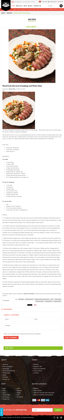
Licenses (36, 373)
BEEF (15, 9)
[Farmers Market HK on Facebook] (54, 417)
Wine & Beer (6, 394)
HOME (13, 5)
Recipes (9, 13)
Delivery (36, 364)
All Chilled (19, 397)
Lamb (18, 388)
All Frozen (5, 397)
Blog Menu (31, 27)
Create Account (53, 1)
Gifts (17, 394)
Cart (61, 1)
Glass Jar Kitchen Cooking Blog (43, 394)
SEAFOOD (23, 9)
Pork (3, 390)
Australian (21, 299)
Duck (4, 392)
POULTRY (29, 9)
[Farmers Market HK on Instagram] (61, 417)
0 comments (5, 300)
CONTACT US (37, 5)
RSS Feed (9, 348)
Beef (4, 388)
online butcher (57, 301)
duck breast (58, 299)
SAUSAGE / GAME (53, 9)
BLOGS (30, 5)
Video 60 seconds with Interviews (43, 392)
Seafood (19, 390)
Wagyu (18, 392)
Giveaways (5, 368)
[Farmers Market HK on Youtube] (57, 417)
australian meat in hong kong (42, 299)
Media (4, 375)
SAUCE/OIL (60, 9)
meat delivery (48, 301)
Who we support (7, 366)
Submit (58, 410)
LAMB (18, 9)
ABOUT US (19, 5)
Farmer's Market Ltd (7, 417)
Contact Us (5, 379)
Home (3, 13)
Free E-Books (37, 390)
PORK (34, 9)
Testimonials (6, 373)
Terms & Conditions (39, 368)
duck (52, 299)
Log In (45, 1)
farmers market (39, 301)
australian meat (29, 299)
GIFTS (25, 5)
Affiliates (5, 377)
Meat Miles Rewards (8, 370)
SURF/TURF (45, 9)
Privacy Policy (37, 370)
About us (5, 364)
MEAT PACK (39, 9)
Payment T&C (37, 366)
